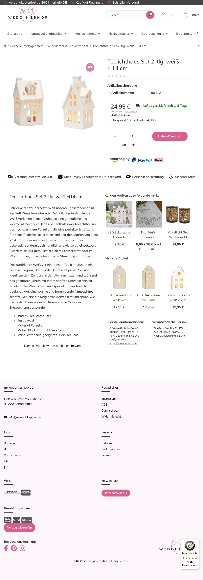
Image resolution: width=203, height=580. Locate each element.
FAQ (7, 461)
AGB (104, 404)
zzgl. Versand (131, 111)
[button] (163, 14)
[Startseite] (4, 46)
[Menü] (196, 541)
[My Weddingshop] (28, 15)
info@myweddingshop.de (25, 417)
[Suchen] (150, 15)
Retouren (107, 443)
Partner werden (14, 455)
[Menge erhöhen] (133, 145)
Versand (107, 455)
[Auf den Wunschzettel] (90, 67)
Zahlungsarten (111, 449)
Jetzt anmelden (114, 493)
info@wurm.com (118, 339)
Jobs (7, 467)
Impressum (109, 398)
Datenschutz (110, 410)
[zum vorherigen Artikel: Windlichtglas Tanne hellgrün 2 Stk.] (199, 46)
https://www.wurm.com (123, 343)
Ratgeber (10, 443)
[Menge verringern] (115, 136)
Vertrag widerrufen (19, 527)
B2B (7, 449)
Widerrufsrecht (111, 416)
